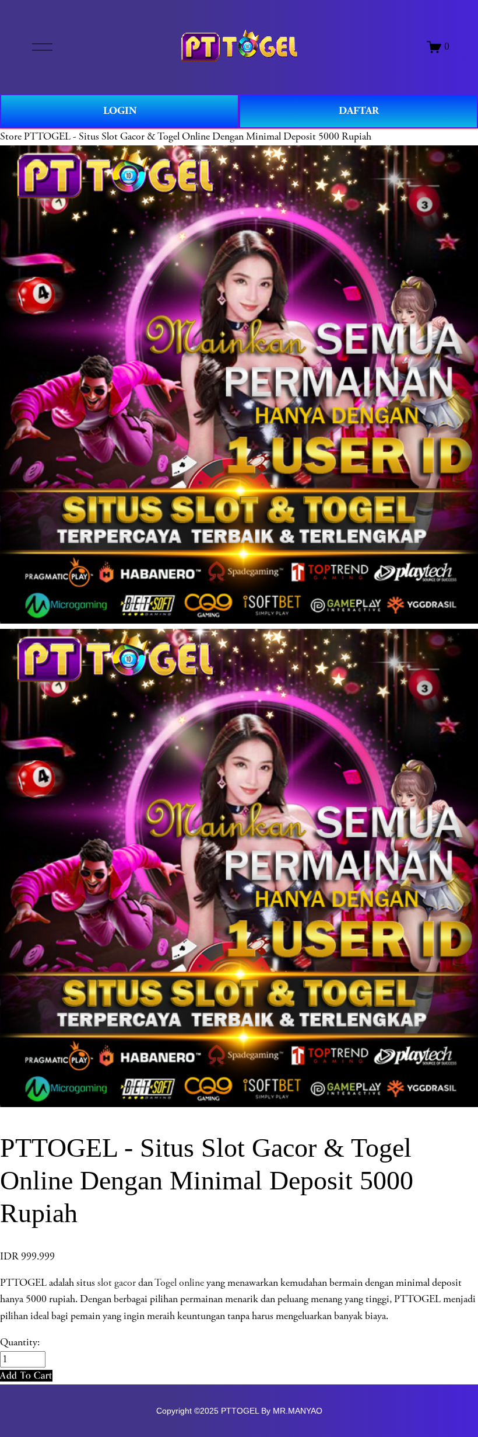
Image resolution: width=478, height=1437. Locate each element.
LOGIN (119, 111)
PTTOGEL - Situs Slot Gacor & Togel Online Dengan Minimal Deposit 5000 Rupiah (197, 136)
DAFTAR (359, 111)
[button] (26, 1375)
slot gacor (116, 1282)
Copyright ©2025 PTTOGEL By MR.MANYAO (239, 1410)
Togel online (179, 1282)
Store (11, 136)
